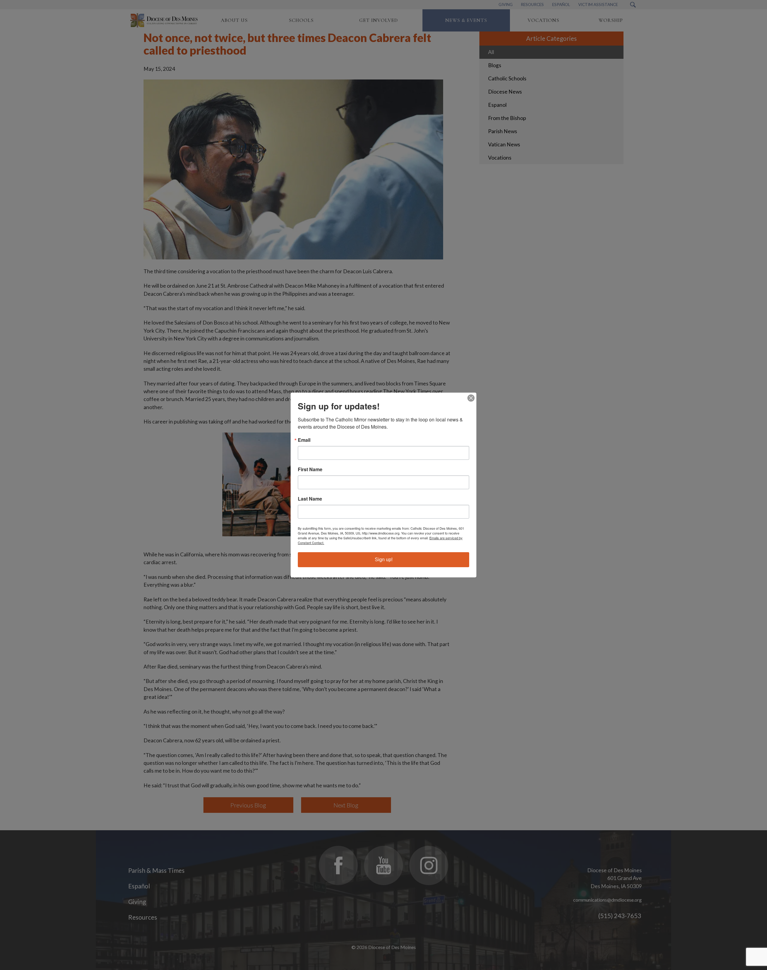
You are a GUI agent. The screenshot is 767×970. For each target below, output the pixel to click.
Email (304, 440)
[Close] (471, 398)
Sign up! (383, 559)
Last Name (310, 498)
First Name (310, 469)
